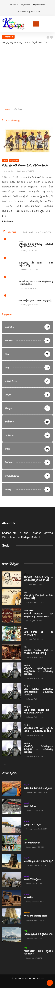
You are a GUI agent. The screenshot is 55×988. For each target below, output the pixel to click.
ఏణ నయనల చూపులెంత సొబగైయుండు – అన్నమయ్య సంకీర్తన (38, 691)
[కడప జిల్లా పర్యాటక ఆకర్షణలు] (11, 788)
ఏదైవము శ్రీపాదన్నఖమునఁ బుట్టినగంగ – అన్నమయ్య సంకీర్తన (38, 671)
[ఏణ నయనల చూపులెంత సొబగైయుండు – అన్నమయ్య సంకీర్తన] (11, 691)
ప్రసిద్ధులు (21, 240)
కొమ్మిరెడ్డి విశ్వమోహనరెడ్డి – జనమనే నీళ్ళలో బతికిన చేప (24, 42)
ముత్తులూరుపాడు (32, 842)
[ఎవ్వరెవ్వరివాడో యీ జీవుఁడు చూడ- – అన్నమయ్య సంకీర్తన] (11, 730)
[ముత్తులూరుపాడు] (11, 843)
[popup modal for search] (52, 24)
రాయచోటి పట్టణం (32, 879)
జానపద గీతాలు (23, 278)
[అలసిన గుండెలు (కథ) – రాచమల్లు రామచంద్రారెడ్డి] (11, 652)
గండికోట (28, 897)
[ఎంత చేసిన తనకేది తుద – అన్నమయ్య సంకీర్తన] (11, 711)
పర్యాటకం (26, 784)
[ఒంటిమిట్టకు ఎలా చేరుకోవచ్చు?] (11, 861)
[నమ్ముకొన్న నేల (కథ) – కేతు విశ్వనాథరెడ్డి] (11, 597)
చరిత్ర (25, 839)
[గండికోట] (11, 897)
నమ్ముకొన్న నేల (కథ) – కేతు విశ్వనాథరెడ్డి (36, 263)
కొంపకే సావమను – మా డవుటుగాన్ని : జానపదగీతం (36, 282)
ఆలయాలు (27, 912)
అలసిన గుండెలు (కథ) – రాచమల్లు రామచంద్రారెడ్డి (38, 651)
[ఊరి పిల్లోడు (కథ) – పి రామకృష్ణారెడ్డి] (11, 633)
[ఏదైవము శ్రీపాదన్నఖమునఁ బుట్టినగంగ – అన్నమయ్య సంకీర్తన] (11, 670)
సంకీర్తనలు (27, 665)
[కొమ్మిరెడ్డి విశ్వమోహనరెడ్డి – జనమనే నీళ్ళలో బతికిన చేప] (11, 578)
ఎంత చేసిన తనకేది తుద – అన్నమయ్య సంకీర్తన (38, 711)
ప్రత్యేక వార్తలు (14, 160)
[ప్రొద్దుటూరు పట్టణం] (11, 824)
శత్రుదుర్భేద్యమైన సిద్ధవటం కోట (38, 933)
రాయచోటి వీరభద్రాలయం (35, 915)
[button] (48, 37)
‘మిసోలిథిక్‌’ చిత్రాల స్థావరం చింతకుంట (38, 952)
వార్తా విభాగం (8, 171)
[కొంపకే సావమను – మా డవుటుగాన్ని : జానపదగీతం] (11, 615)
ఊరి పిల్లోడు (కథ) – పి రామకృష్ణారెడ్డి (35, 300)
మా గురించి (14, 4)
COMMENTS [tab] (44, 232)
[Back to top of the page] (50, 984)
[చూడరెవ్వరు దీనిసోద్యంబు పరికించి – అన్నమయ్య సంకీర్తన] (11, 748)
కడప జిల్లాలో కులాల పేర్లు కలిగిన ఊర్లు (25, 165)
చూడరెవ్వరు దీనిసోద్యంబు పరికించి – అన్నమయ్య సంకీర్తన (38, 749)
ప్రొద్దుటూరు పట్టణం (33, 824)
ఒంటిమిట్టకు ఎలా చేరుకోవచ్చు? (38, 861)
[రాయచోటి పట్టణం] (11, 879)
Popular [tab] (28, 232)
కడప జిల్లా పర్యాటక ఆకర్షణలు (38, 787)
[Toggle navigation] (36, 24)
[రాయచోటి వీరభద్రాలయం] (11, 916)
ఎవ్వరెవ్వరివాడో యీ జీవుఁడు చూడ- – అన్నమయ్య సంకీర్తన (38, 729)
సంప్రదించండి (25, 4)
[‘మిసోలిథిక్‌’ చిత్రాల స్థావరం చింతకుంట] (11, 952)
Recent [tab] (11, 232)
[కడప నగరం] (11, 806)
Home (7, 109)
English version (39, 4)
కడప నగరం (30, 806)
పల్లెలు (5, 160)
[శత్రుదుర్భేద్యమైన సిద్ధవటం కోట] (11, 934)
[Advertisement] (27, 76)
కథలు (20, 259)
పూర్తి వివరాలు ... (7, 221)
